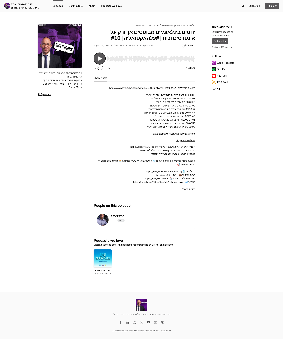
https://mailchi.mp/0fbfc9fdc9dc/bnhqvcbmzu (158, 182)
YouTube (222, 75)
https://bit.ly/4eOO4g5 (142, 146)
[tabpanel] (144, 140)
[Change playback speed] (109, 68)
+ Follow (272, 5)
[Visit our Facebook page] (120, 322)
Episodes (58, 5)
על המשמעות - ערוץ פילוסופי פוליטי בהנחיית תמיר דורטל (24, 6)
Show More (75, 87)
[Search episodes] (243, 6)
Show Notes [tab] (100, 77)
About (91, 5)
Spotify (221, 69)
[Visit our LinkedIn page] (127, 322)
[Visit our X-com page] (141, 322)
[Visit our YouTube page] (148, 322)
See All (216, 89)
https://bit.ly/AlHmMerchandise (162, 171)
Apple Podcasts (225, 62)
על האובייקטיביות (102, 270)
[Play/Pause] (100, 58)
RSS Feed (222, 82)
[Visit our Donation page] (162, 322)
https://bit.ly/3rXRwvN (156, 178)
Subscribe (220, 41)
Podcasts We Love (111, 5)
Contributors (76, 5)
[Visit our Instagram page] (134, 322)
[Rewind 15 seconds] (97, 68)
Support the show (185, 140)
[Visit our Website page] (155, 322)
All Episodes (44, 94)
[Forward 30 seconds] (103, 68)
